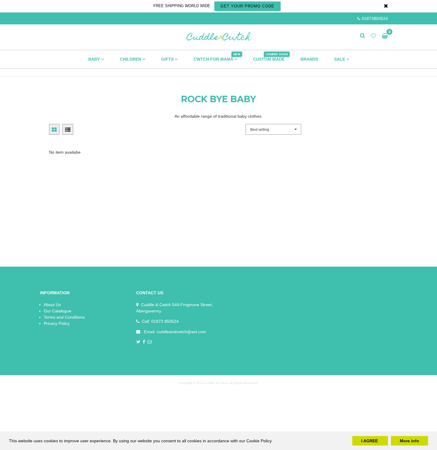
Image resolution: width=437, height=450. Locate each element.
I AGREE (370, 440)
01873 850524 (165, 321)
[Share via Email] (149, 342)
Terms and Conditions (64, 317)
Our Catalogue (57, 311)
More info (409, 440)
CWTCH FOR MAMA (217, 57)
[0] (383, 36)
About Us (52, 304)
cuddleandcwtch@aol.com (181, 331)
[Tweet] (138, 342)
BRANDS (309, 59)
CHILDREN (131, 59)
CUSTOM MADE (270, 57)
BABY (94, 59)
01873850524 (375, 18)
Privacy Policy (57, 323)
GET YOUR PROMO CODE (247, 6)
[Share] (144, 342)
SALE (340, 59)
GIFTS (168, 59)
